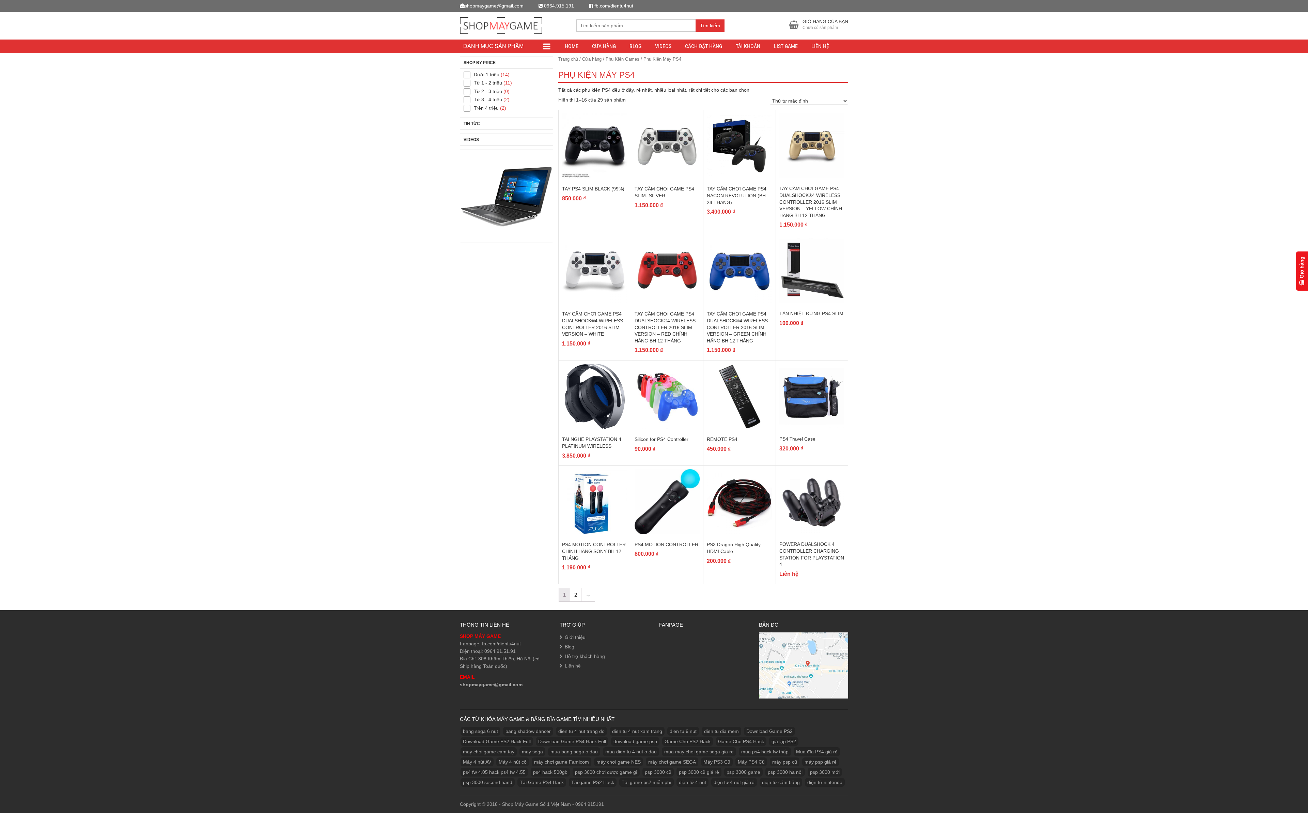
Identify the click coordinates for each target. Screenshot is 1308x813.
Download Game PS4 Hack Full (572, 741)
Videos (663, 46)
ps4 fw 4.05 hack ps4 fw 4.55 (494, 772)
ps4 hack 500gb (550, 772)
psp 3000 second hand (487, 782)
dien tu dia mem (721, 731)
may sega (532, 751)
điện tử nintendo (824, 782)
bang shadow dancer (528, 731)
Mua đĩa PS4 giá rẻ (817, 751)
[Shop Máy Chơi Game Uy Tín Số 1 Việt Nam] (501, 24)
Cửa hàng (592, 59)
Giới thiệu (575, 637)
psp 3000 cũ (658, 772)
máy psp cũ (784, 762)
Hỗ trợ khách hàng (585, 656)
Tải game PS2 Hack (592, 782)
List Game (786, 46)
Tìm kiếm (710, 25)
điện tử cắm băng (781, 782)
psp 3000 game (743, 772)
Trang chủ (568, 59)
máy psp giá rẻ (821, 762)
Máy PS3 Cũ (716, 762)
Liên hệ (820, 46)
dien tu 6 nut (683, 731)
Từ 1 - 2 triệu (488, 83)
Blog (635, 46)
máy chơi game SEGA (672, 762)
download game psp (635, 741)
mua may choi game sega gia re (699, 751)
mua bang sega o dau (574, 751)
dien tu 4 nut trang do (581, 731)
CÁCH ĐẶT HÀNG (703, 46)
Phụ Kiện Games (622, 59)
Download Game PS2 (769, 731)
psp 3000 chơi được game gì (606, 772)
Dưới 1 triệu (486, 74)
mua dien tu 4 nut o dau (631, 751)
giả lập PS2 (784, 741)
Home (571, 46)
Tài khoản (748, 46)
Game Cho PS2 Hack (688, 741)
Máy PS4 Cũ (751, 762)
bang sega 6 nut (480, 731)
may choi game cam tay (488, 751)
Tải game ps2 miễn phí (646, 782)
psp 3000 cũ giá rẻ (699, 772)
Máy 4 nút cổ (513, 762)
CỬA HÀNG (604, 46)
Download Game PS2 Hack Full (497, 741)
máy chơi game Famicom (561, 762)
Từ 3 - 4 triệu (488, 99)
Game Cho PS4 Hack (741, 741)
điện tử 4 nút (692, 782)
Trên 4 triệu (486, 108)
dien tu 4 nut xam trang (637, 731)
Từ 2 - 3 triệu (488, 91)
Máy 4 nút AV (477, 762)
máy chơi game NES (618, 762)
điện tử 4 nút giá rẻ (734, 782)
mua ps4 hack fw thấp (765, 751)
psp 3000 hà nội (785, 772)
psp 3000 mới (825, 772)
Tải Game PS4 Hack (542, 782)
